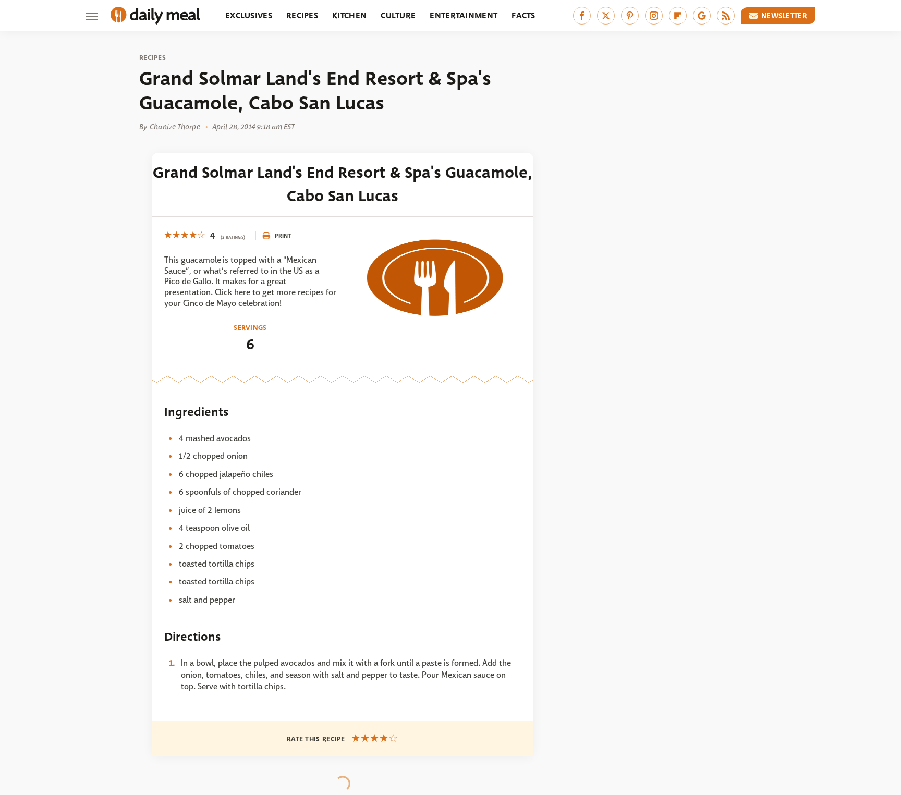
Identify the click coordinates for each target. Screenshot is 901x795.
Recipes (302, 15)
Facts (523, 15)
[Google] (702, 16)
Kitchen (349, 15)
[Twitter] (606, 16)
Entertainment (463, 15)
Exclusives (248, 15)
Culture (398, 15)
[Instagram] (654, 16)
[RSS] (726, 16)
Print (283, 235)
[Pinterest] (630, 16)
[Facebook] (582, 16)
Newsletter (784, 15)
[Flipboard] (678, 16)
